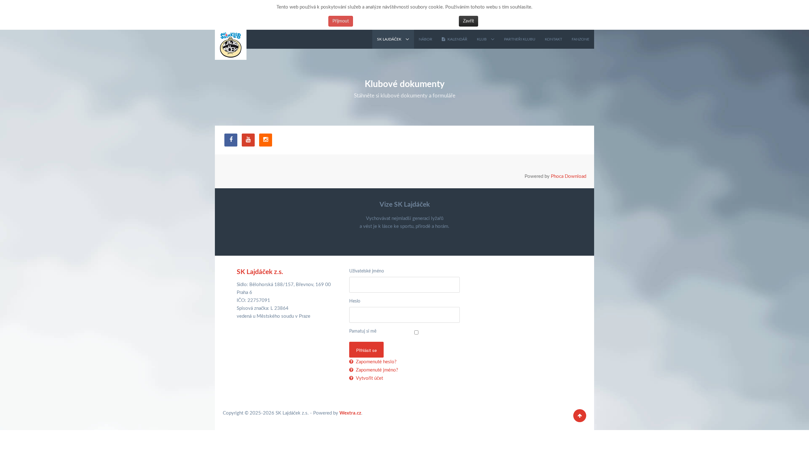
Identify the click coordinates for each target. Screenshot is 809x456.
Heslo (354, 301)
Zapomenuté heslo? (376, 361)
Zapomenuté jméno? (376, 370)
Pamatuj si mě (362, 331)
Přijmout (340, 21)
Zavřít (468, 21)
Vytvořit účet (369, 378)
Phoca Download (568, 176)
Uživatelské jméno (366, 271)
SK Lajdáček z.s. (260, 272)
